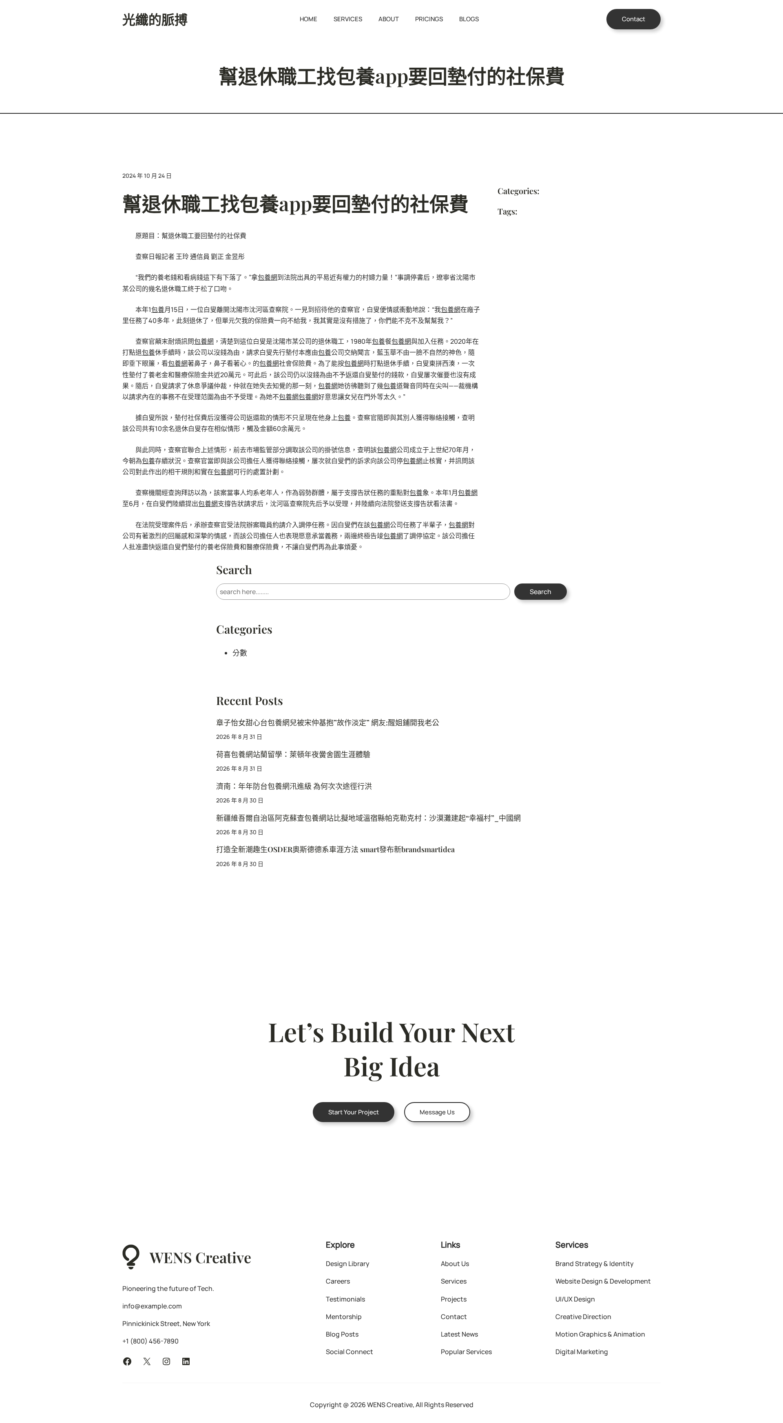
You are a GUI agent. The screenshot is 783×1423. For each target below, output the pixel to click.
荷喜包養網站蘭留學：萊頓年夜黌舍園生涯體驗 (293, 754)
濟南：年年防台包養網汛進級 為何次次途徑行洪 (294, 786)
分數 (239, 653)
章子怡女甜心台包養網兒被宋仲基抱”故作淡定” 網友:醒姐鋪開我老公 (327, 722)
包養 (157, 309)
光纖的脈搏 (155, 19)
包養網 (267, 277)
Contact (633, 19)
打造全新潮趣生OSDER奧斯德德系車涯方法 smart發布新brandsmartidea (335, 849)
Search (540, 591)
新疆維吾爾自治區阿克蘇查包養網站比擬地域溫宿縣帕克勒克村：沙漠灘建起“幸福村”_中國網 (368, 818)
